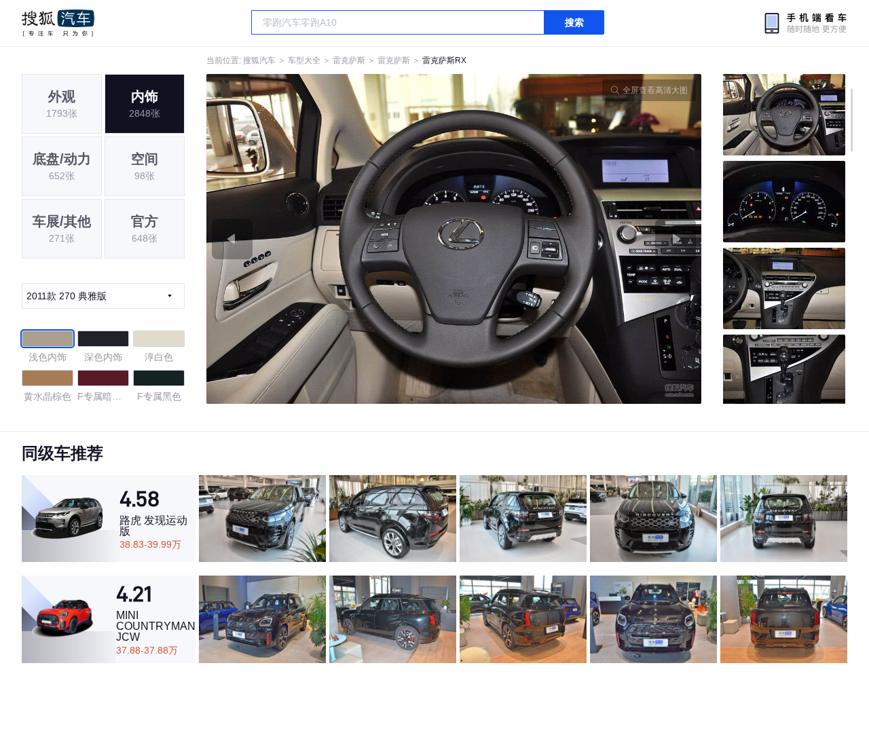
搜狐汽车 (58, 23)
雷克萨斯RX (444, 60)
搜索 (574, 22)
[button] (330, 239)
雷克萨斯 (349, 60)
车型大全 (304, 60)
